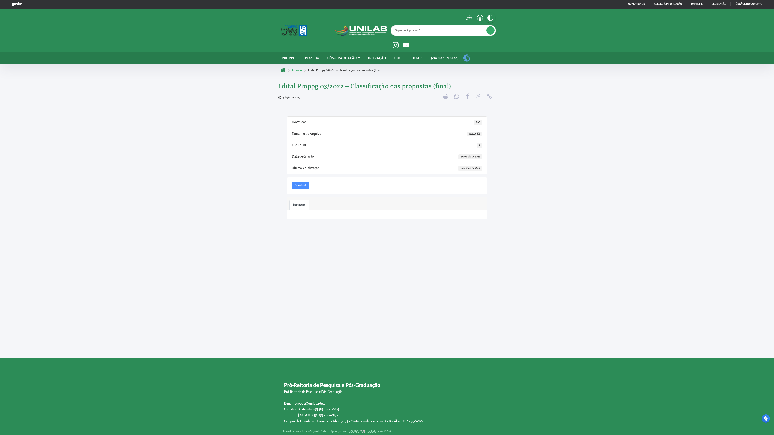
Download (300, 185)
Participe (697, 4)
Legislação (719, 4)
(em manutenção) (445, 58)
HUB (398, 58)
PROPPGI (289, 58)
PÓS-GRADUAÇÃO (342, 58)
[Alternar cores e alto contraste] (490, 18)
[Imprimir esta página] (445, 97)
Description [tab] (299, 204)
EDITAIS (416, 58)
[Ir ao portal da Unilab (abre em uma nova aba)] (361, 31)
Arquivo (297, 70)
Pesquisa (312, 58)
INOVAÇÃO (377, 58)
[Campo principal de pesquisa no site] (392, 24)
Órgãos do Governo (749, 4)
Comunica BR (636, 4)
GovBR (16, 3)
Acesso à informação (668, 4)
